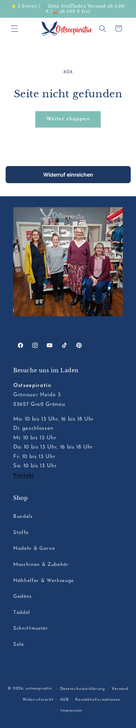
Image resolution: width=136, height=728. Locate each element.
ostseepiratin (39, 689)
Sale (18, 644)
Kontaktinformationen (97, 700)
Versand (120, 689)
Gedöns (22, 596)
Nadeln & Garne (34, 548)
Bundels (23, 516)
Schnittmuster (30, 628)
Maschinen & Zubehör (41, 564)
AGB (64, 700)
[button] (14, 28)
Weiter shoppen (68, 119)
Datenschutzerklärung (82, 689)
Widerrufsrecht (37, 700)
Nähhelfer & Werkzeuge (43, 580)
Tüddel (21, 612)
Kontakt (23, 475)
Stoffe (21, 532)
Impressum (71, 711)
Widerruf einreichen (68, 174)
